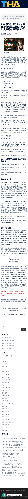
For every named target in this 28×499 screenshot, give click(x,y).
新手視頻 (4, 393)
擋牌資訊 (4, 390)
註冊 (3, 476)
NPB (3, 369)
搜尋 (3, 326)
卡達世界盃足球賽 (14, 301)
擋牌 (13, 467)
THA (13, 450)
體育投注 (9, 34)
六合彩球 (4, 379)
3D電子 (4, 438)
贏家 (7, 476)
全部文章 (4, 374)
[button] (23, 4)
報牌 (19, 464)
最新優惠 (4, 395)
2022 (3, 299)
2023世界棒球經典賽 (7, 447)
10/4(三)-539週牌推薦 (8, 346)
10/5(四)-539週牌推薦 (8, 343)
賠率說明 (4, 411)
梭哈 (21, 467)
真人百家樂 (14, 470)
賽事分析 (4, 414)
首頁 (3, 16)
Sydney (25, 496)
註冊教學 (4, 409)
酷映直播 (4, 419)
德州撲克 (8, 467)
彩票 (5, 467)
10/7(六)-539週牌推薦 (8, 338)
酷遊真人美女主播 (6, 422)
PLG (11, 450)
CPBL (3, 358)
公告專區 (4, 377)
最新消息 (4, 398)
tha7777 (5, 33)
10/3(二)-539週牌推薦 (8, 348)
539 (15, 438)
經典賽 (18, 473)
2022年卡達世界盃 (9, 299)
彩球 (3, 467)
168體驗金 (10, 438)
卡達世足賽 (22, 301)
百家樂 (8, 470)
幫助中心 (4, 385)
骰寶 (23, 475)
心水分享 (4, 387)
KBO (3, 361)
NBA (3, 366)
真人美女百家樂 (6, 403)
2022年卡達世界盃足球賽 (20, 299)
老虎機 (23, 473)
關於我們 (4, 424)
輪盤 (10, 475)
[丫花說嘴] (11, 4)
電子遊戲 (4, 427)
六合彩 (13, 457)
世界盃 (3, 301)
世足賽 (8, 301)
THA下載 (19, 450)
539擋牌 (21, 438)
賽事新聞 (4, 416)
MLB (3, 364)
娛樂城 (22, 464)
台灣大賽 (14, 464)
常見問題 (4, 382)
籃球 (3, 406)
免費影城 (4, 372)
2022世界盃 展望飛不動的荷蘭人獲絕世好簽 (14, 315)
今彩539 (6, 457)
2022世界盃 (3, 34)
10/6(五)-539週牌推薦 (8, 340)
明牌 (17, 467)
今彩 (17, 453)
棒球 (3, 401)
